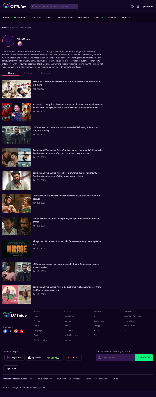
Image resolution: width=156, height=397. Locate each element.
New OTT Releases (42, 340)
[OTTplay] (14, 6)
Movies (37, 321)
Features (67, 340)
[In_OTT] (16, 331)
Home (36, 316)
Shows (36, 325)
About (96, 330)
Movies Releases (71, 335)
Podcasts (97, 311)
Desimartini (75, 378)
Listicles (67, 325)
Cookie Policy (99, 321)
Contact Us (128, 311)
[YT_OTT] (21, 331)
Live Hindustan (45, 378)
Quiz (95, 335)
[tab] (11, 74)
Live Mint (61, 378)
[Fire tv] (73, 358)
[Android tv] (54, 358)
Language (38, 330)
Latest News (69, 316)
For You (37, 311)
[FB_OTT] (5, 331)
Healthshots (102, 378)
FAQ (125, 330)
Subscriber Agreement (133, 316)
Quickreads (68, 330)
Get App (97, 325)
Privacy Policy (129, 325)
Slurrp (115, 378)
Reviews (67, 321)
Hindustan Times (25, 378)
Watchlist (67, 311)
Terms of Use (129, 321)
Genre (36, 335)
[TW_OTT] (10, 331)
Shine (88, 378)
